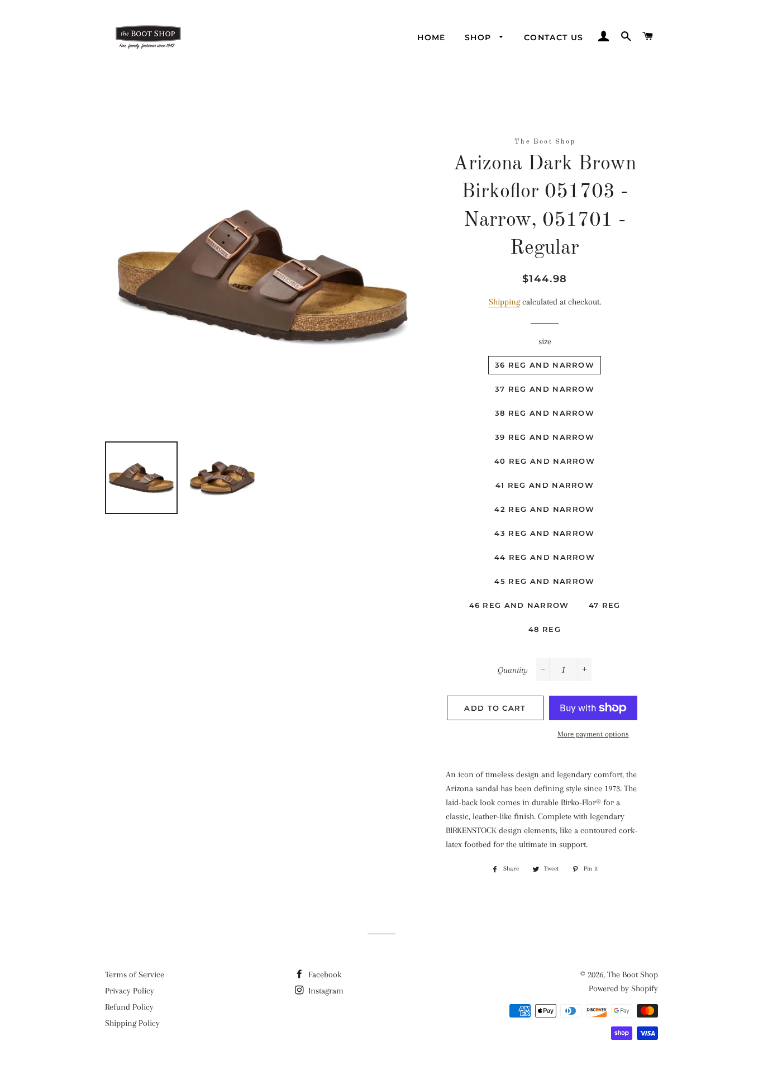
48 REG (544, 629)
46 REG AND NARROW (519, 605)
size (544, 341)
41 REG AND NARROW (544, 485)
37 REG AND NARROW (544, 388)
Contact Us (554, 37)
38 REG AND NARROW (544, 412)
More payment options (593, 734)
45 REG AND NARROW (544, 581)
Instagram (325, 991)
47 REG (605, 605)
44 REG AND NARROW (544, 557)
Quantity (513, 670)
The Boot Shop (632, 974)
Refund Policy (129, 1007)
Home (431, 37)
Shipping (504, 302)
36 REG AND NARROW (544, 364)
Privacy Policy (129, 991)
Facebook (323, 974)
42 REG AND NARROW (544, 509)
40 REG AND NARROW (544, 461)
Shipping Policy (132, 1023)
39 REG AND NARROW (544, 436)
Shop (479, 37)
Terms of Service (134, 974)
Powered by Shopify (623, 988)
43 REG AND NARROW (544, 533)
